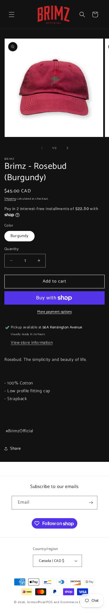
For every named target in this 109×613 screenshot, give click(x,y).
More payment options (54, 311)
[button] (11, 14)
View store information (32, 342)
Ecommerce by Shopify (77, 602)
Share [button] (15, 448)
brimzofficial (36, 602)
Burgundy (19, 236)
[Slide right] (67, 148)
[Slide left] (41, 148)
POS (49, 602)
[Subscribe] (90, 502)
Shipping (10, 198)
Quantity (11, 249)
